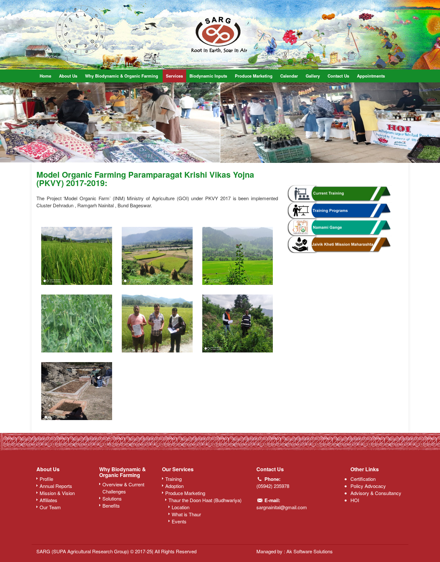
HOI (354, 500)
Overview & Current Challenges (123, 488)
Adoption (174, 485)
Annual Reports (56, 485)
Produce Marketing (254, 76)
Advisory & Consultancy (375, 493)
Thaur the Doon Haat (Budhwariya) (205, 500)
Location (180, 507)
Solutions (112, 498)
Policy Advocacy (368, 485)
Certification (363, 478)
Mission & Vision (57, 493)
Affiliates (48, 500)
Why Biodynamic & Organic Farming (121, 76)
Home (45, 76)
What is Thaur (186, 514)
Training (173, 478)
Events (179, 521)
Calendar (289, 76)
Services (174, 76)
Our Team (50, 507)
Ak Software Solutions (309, 551)
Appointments (371, 76)
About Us (68, 76)
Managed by (270, 551)
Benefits (111, 505)
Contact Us (338, 76)
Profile (46, 478)
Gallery (313, 76)
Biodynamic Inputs (208, 76)
